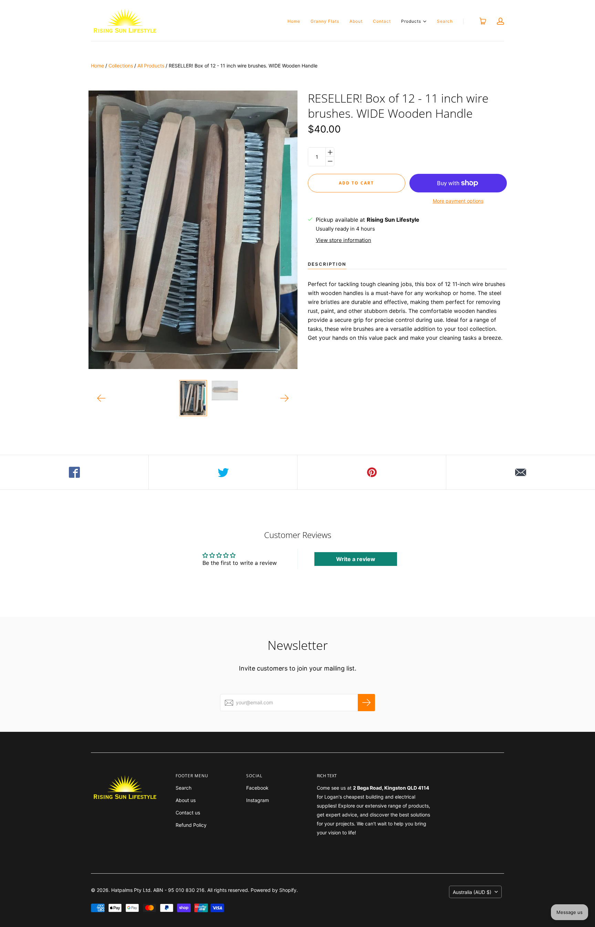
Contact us (188, 812)
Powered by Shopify (273, 890)
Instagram (257, 800)
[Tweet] (223, 472)
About (356, 21)
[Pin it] (372, 472)
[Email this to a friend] (520, 472)
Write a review (355, 559)
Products (411, 21)
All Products (150, 66)
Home (294, 21)
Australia (472, 892)
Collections (120, 66)
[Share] (74, 472)
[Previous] (101, 398)
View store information (343, 240)
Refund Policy (191, 825)
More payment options (458, 201)
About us (186, 800)
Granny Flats (325, 21)
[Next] (285, 398)
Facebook (257, 788)
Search (445, 21)
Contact (382, 21)
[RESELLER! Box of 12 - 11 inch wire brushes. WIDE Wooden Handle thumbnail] (193, 398)
